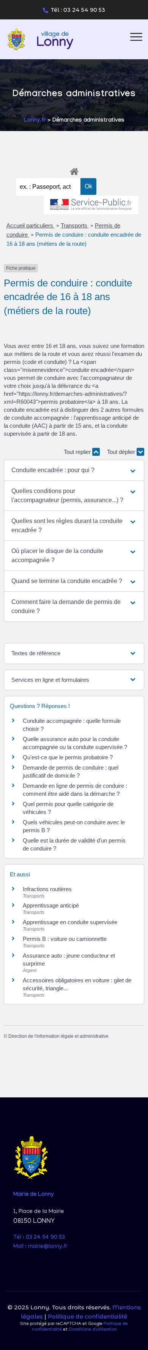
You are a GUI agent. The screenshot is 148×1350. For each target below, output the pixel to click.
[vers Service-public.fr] (91, 205)
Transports (75, 225)
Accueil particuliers (30, 225)
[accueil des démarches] (74, 170)
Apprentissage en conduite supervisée (70, 922)
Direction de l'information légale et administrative (58, 1036)
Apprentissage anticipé (51, 905)
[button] (74, 470)
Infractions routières (47, 889)
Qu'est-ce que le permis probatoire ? (68, 757)
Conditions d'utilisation (93, 1329)
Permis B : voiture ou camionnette (65, 939)
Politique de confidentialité (87, 1316)
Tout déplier (122, 452)
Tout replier (78, 452)
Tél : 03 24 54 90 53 (78, 9)
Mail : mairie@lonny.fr (40, 1247)
